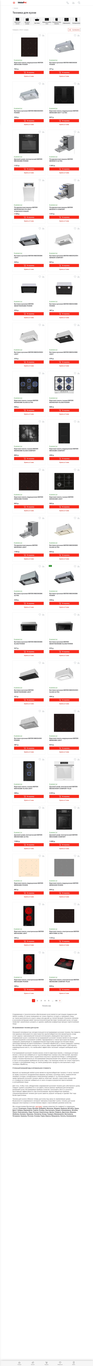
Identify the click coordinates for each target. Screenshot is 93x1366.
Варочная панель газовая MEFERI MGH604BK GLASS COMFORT (26, 450)
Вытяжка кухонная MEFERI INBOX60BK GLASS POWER (28, 643)
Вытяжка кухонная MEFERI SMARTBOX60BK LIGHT (24, 691)
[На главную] (22, 2)
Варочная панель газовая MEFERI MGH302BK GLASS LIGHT (26, 787)
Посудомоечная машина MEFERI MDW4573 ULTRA (61, 160)
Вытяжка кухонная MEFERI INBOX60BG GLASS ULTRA (63, 546)
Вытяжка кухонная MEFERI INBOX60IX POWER (63, 63)
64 (56, 1001)
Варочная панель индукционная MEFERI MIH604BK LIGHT (63, 739)
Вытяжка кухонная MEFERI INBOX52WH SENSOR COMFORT (63, 256)
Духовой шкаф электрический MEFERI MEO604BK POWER (28, 160)
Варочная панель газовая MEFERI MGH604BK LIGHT (61, 498)
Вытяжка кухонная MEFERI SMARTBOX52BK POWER (24, 305)
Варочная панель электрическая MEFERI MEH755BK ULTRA (64, 932)
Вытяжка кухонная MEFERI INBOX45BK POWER (63, 305)
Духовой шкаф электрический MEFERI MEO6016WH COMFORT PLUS (63, 787)
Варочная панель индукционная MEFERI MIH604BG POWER (28, 884)
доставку (39, 1106)
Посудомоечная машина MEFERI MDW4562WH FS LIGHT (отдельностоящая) (26, 209)
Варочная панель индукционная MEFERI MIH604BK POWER (28, 498)
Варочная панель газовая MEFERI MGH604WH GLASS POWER (61, 401)
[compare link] (73, 2)
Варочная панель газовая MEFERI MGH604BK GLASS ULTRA (26, 401)
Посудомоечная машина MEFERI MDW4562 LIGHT (26, 546)
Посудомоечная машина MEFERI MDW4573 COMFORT (61, 208)
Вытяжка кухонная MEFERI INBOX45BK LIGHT (63, 353)
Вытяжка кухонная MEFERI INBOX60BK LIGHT (28, 256)
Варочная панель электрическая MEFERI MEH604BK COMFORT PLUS (64, 980)
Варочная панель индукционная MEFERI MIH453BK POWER (28, 63)
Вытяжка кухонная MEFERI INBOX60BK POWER (63, 594)
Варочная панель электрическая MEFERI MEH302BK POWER (29, 980)
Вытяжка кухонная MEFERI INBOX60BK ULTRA (28, 594)
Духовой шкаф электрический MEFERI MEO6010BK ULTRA (28, 836)
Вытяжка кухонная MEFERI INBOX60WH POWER (28, 112)
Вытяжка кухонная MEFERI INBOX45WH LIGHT (28, 353)
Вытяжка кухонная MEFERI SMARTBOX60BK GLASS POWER (61, 643)
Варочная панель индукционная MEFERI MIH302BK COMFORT (63, 450)
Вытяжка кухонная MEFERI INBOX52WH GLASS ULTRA (63, 691)
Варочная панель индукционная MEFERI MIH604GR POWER (63, 884)
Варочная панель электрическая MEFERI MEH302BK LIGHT (29, 932)
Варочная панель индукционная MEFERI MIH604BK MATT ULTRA (63, 112)
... (52, 1001)
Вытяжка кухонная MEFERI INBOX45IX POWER (28, 739)
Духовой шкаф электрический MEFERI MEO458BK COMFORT (63, 836)
